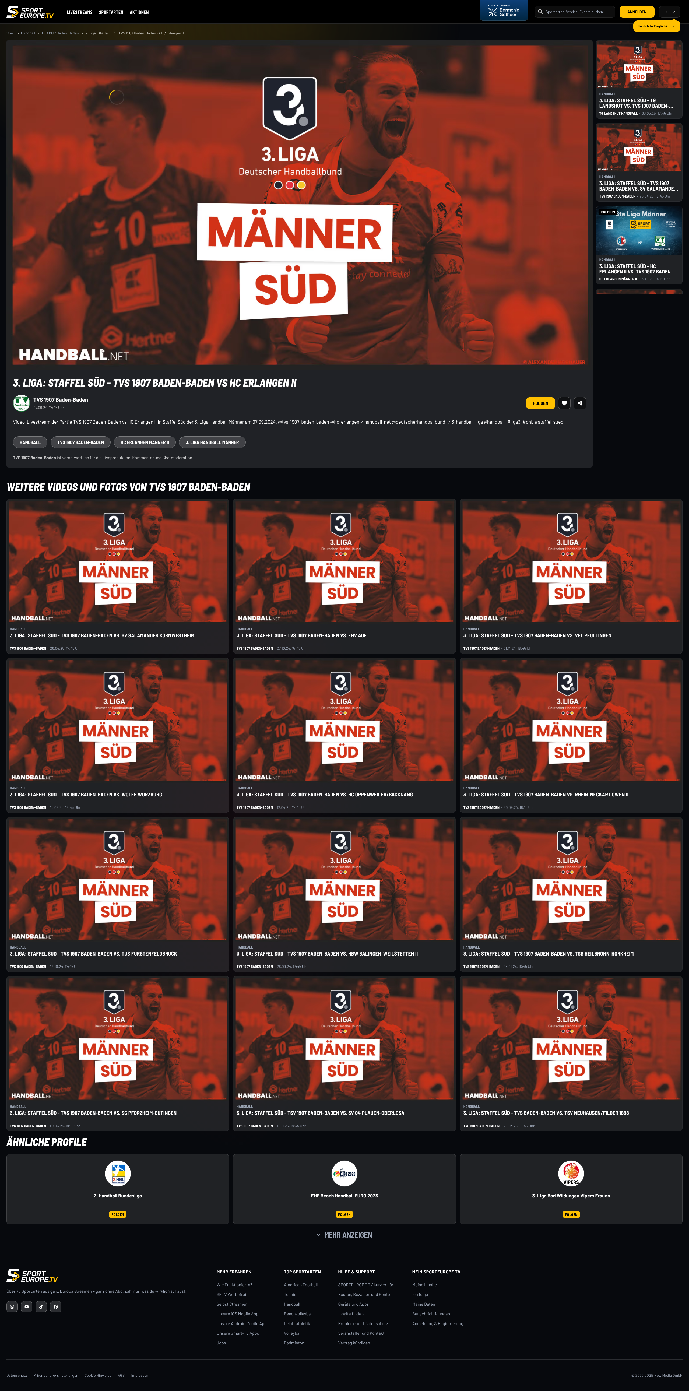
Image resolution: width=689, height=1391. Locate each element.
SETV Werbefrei (231, 1294)
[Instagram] (12, 1306)
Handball (28, 33)
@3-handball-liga (465, 422)
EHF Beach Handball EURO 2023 (344, 1196)
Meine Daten (423, 1304)
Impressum (140, 1375)
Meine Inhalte (424, 1284)
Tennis (290, 1294)
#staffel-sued (549, 422)
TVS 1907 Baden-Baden (60, 33)
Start (10, 33)
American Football (301, 1284)
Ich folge (420, 1294)
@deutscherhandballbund (418, 422)
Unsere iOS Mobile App (237, 1313)
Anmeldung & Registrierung (437, 1323)
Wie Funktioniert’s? (234, 1284)
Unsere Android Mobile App (242, 1323)
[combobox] (579, 11)
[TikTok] (41, 1306)
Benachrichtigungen (431, 1313)
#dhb (528, 422)
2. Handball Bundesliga (118, 1196)
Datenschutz (16, 1375)
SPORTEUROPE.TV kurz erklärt (366, 1284)
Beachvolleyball (298, 1313)
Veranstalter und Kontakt (361, 1333)
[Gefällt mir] (564, 403)
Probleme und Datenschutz (363, 1323)
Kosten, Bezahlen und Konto (364, 1294)
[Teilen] (580, 403)
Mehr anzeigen (348, 1234)
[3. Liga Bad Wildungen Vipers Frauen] (571, 1173)
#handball (494, 422)
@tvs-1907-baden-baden (303, 422)
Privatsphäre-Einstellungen (55, 1375)
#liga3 (514, 422)
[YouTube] (26, 1306)
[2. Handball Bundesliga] (118, 1173)
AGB (121, 1375)
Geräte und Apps (353, 1304)
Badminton (294, 1343)
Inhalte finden (351, 1313)
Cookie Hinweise (98, 1375)
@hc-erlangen (344, 422)
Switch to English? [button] (652, 24)
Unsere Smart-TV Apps (238, 1333)
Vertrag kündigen (354, 1343)
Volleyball (292, 1333)
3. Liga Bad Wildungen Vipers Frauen (571, 1196)
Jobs (221, 1343)
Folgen (540, 403)
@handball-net (375, 422)
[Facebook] (55, 1306)
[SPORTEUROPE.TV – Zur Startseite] (30, 12)
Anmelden (636, 11)
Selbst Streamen (232, 1304)
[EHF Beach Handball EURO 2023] (344, 1173)
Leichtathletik (297, 1323)
